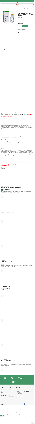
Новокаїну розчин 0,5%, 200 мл (8, 360)
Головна (19, 8)
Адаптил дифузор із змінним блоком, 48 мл (11, 187)
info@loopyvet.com (19, 396)
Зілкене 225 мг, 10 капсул (6, 261)
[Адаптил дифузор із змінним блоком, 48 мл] (7, 179)
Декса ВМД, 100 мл (4, 64)
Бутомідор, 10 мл (5, 236)
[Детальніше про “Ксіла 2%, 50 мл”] (2, 345)
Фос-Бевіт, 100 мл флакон (5, 49)
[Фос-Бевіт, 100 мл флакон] (7, 42)
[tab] (15, 112)
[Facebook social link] (15, 2)
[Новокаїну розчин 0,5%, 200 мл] (7, 352)
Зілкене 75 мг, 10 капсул (6, 311)
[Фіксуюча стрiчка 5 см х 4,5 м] (7, 102)
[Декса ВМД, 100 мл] (7, 57)
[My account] (19, 3)
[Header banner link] (17, 1)
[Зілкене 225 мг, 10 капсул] (7, 253)
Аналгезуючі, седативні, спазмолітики (26, 8)
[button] (2, 197)
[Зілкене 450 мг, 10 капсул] (7, 278)
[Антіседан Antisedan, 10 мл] (7, 204)
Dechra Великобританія (21, 11)
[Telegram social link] (21, 32)
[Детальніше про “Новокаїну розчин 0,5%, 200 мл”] (2, 370)
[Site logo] (17, 4)
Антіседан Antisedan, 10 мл (7, 212)
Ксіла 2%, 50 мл (4, 335)
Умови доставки (3, 395)
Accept (2, 415)
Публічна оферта (11, 391)
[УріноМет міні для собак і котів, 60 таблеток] (7, 72)
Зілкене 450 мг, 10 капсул (6, 286)
